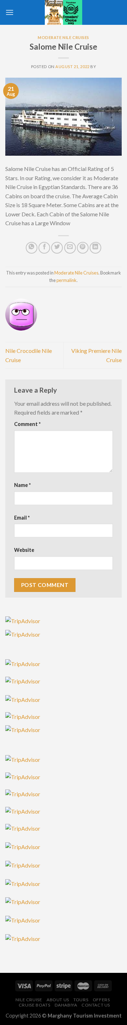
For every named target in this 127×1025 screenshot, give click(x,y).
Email (22, 518)
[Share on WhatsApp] (31, 248)
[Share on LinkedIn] (95, 248)
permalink (66, 280)
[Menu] (9, 12)
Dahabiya (66, 1005)
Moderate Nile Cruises (63, 37)
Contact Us (95, 1005)
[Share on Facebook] (44, 248)
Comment (27, 424)
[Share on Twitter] (57, 248)
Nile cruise (29, 999)
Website (24, 550)
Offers (101, 999)
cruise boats (34, 1005)
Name (22, 485)
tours (80, 999)
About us (58, 999)
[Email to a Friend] (70, 248)
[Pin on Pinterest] (83, 248)
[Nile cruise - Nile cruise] (63, 12)
